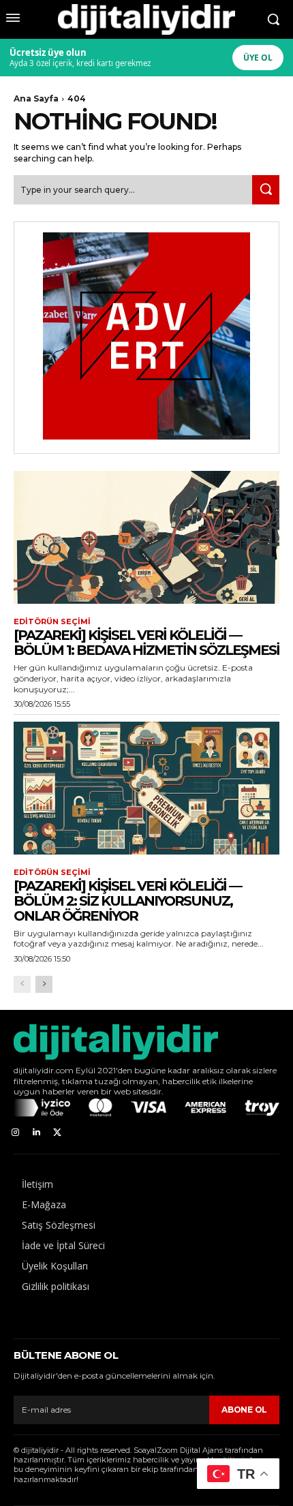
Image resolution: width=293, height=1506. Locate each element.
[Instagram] (15, 1133)
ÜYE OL (258, 57)
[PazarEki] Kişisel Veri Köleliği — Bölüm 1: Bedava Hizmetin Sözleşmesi (146, 642)
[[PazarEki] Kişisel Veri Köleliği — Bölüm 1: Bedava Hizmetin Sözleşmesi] (146, 537)
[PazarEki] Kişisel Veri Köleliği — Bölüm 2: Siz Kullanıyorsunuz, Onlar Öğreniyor (127, 901)
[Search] (265, 189)
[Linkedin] (36, 1133)
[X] (57, 1133)
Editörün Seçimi (52, 621)
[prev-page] (22, 984)
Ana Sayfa (36, 98)
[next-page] (43, 984)
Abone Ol (244, 1409)
